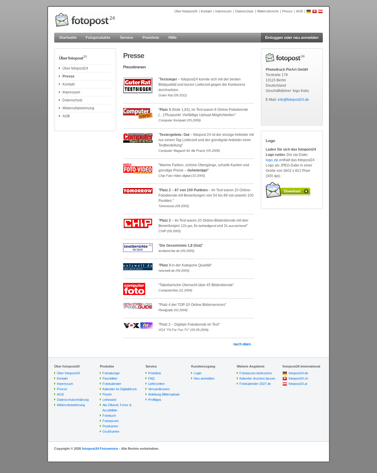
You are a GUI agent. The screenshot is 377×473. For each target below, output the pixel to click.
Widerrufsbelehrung (78, 108)
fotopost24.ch (298, 378)
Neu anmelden (204, 378)
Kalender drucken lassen (257, 378)
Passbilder (110, 378)
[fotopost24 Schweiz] (314, 12)
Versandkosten (159, 389)
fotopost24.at (298, 383)
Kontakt (206, 11)
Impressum (223, 11)
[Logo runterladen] (288, 190)
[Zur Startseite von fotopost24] (85, 20)
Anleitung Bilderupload (163, 394)
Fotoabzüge (111, 373)
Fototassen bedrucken (255, 373)
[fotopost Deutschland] (308, 12)
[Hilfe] (172, 37)
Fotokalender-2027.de (255, 383)
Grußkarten (110, 431)
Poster (107, 394)
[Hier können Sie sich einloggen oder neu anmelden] (292, 37)
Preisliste (154, 373)
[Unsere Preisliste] (151, 37)
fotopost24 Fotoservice (100, 448)
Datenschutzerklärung (73, 399)
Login (197, 373)
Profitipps (154, 399)
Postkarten (110, 426)
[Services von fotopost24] (126, 37)
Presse (287, 11)
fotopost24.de (298, 373)
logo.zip (272, 160)
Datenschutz (244, 11)
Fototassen (110, 421)
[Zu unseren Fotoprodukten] (98, 37)
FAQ (151, 378)
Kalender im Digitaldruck (119, 389)
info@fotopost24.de (293, 100)
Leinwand (109, 399)
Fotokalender (111, 383)
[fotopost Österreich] (320, 12)
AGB (299, 11)
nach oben (242, 344)
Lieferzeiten (156, 383)
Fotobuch (109, 415)
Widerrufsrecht (267, 11)
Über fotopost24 (185, 11)
